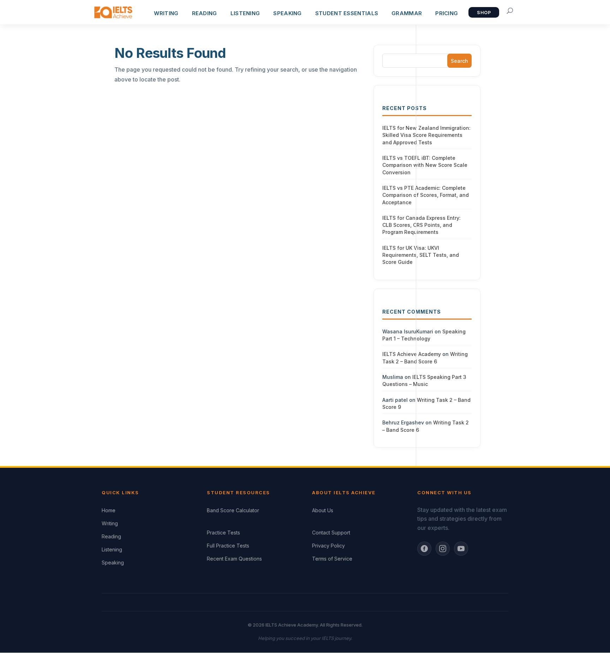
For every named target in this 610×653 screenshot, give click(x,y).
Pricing (446, 13)
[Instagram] (443, 549)
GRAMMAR (406, 13)
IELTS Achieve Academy (411, 354)
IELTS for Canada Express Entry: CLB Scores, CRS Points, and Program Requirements (421, 225)
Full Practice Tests (228, 546)
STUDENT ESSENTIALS (346, 13)
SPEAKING (287, 13)
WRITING (166, 13)
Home (108, 510)
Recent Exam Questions (234, 559)
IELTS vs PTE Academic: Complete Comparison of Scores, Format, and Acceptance (425, 195)
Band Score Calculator (233, 510)
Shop (484, 12)
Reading (111, 536)
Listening (112, 549)
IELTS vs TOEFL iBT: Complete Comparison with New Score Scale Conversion (424, 165)
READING (204, 13)
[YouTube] (461, 549)
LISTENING (245, 13)
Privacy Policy (328, 546)
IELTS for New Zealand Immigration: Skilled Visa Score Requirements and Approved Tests (426, 135)
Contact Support (331, 533)
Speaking (113, 563)
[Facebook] (424, 549)
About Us (322, 510)
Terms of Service (332, 559)
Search (459, 61)
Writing (110, 523)
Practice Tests (223, 533)
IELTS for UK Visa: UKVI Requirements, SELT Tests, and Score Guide (420, 255)
